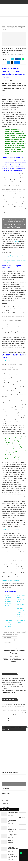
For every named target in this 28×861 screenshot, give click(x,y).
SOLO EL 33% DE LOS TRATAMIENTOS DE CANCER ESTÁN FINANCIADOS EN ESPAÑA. (21, 610)
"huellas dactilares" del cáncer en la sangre (14, 632)
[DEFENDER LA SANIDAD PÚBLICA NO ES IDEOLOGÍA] (4, 856)
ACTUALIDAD (9, 26)
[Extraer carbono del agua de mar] (4, 814)
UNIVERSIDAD (5, 800)
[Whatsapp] (18, 1)
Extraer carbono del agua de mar (13, 813)
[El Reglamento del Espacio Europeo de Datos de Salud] (4, 820)
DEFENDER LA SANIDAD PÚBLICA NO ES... (12, 856)
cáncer (20, 151)
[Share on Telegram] (8, 62)
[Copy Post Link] (12, 62)
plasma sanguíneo (7, 642)
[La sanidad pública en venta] (4, 836)
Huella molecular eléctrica (9, 637)
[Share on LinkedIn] (19, 59)
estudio (8, 174)
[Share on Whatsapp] (23, 59)
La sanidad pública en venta (12, 835)
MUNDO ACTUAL (6, 803)
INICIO (3, 26)
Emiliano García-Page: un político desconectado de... (12, 828)
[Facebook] (9, 1)
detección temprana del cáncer (10, 634)
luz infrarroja (19, 640)
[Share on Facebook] (16, 59)
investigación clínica (8, 640)
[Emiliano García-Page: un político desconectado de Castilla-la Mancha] (4, 828)
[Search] (26, 19)
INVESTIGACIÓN (6, 793)
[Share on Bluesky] (15, 62)
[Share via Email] (18, 62)
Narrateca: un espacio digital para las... (13, 849)
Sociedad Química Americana (10, 361)
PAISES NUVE (5, 807)
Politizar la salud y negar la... (12, 841)
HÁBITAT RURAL (6, 797)
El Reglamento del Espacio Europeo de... (12, 820)
